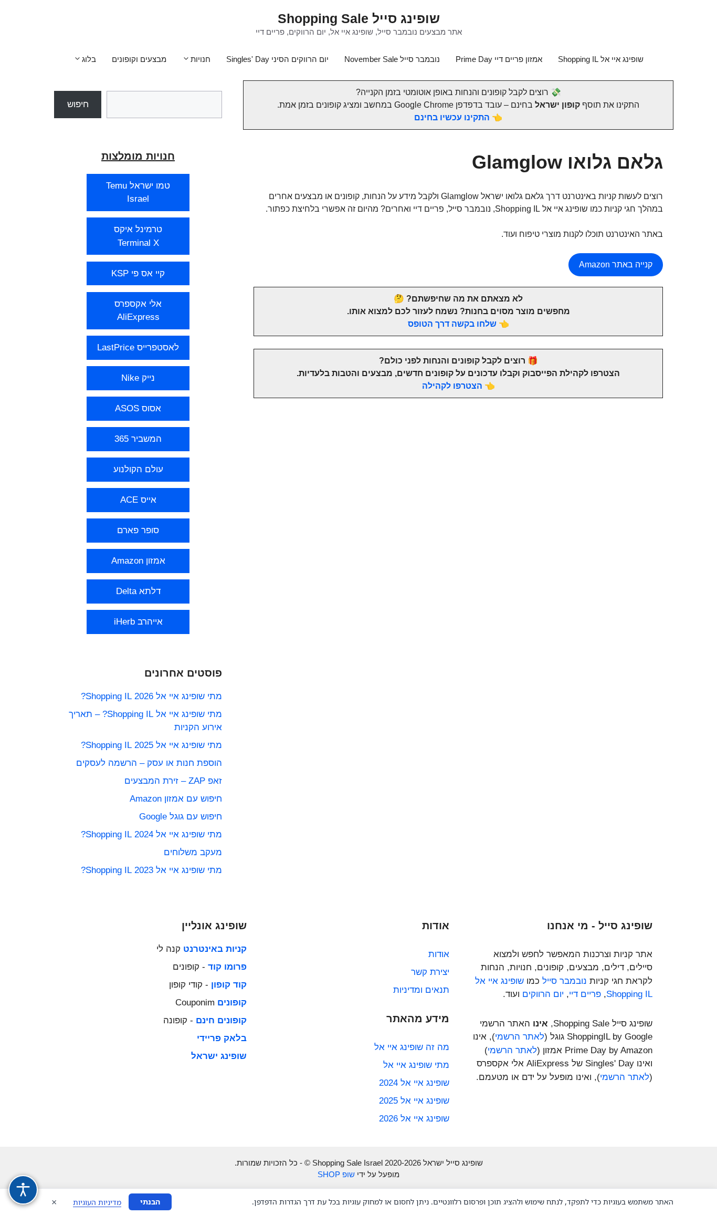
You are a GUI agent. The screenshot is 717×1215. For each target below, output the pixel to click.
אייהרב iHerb (138, 622)
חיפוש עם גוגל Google (180, 817)
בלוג (89, 59)
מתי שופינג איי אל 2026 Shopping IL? (151, 696)
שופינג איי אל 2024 (414, 1083)
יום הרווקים (543, 994)
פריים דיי (585, 994)
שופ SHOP (336, 1174)
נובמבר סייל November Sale (392, 59)
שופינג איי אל (499, 981)
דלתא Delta (138, 591)
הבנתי (150, 1202)
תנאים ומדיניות (421, 990)
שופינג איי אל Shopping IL (601, 59)
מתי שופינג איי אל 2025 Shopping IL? (151, 745)
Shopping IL (629, 994)
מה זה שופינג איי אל (411, 1047)
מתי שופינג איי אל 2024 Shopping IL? (151, 834)
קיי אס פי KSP (138, 273)
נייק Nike (138, 378)
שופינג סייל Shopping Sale (359, 18)
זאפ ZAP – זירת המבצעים (173, 781)
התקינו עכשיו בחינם (452, 117)
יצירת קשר (430, 972)
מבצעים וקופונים (139, 59)
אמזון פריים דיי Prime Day (499, 59)
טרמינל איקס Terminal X (138, 236)
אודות (438, 954)
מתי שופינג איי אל (416, 1065)
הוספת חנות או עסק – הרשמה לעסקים (149, 763)
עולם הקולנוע (138, 469)
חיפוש (78, 104)
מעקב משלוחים (193, 852)
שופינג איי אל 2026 (414, 1119)
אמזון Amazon (138, 561)
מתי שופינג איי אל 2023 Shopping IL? (151, 870)
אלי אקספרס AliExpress (138, 311)
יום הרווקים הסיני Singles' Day (277, 59)
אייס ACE (138, 500)
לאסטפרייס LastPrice (138, 347)
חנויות (200, 59)
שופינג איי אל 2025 (414, 1101)
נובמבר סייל (564, 981)
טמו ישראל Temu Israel (138, 192)
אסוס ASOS (138, 408)
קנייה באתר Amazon (615, 264)
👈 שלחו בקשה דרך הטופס (458, 323)
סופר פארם (138, 530)
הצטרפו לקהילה (452, 385)
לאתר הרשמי (519, 1037)
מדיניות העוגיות (97, 1202)
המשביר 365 (138, 439)
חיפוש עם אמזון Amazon (176, 799)
